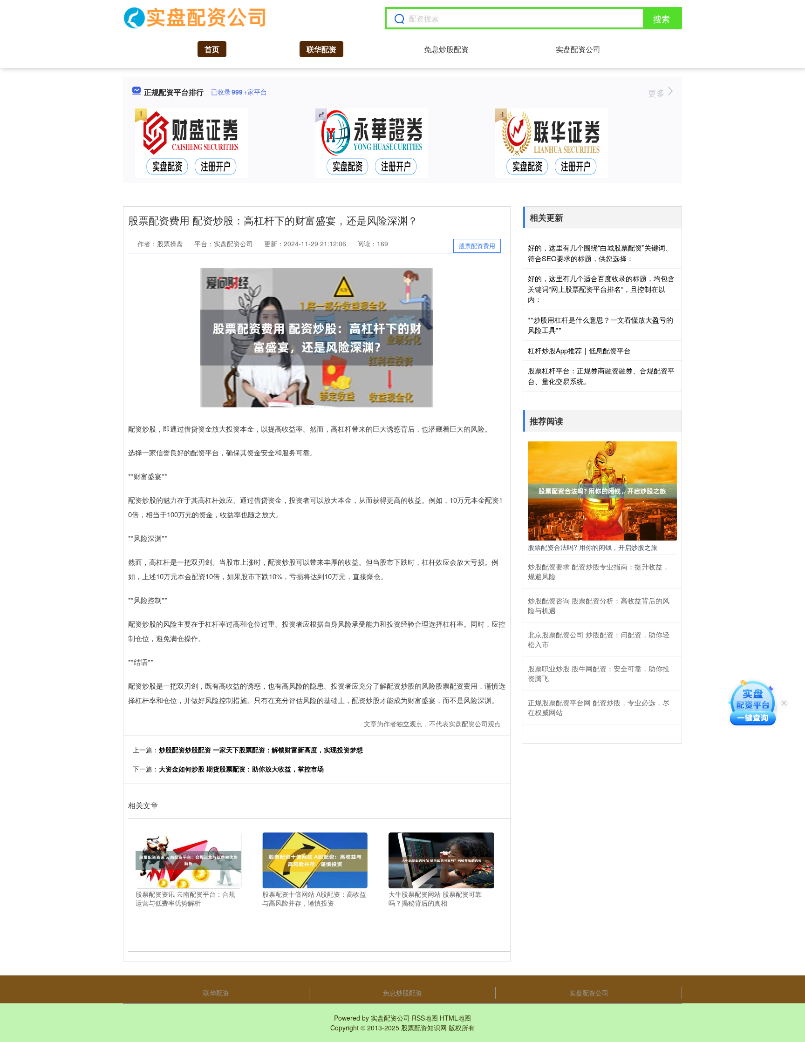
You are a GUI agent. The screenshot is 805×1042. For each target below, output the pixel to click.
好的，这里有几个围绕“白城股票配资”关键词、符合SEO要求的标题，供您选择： (600, 253)
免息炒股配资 (446, 49)
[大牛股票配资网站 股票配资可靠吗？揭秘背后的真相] (441, 859)
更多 (657, 93)
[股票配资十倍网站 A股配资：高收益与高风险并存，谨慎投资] (315, 859)
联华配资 (321, 49)
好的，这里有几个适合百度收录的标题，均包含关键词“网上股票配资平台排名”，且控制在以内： (601, 288)
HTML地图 (455, 1017)
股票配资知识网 (424, 1027)
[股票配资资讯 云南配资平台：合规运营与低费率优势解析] (188, 859)
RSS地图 (425, 1017)
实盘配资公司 (578, 49)
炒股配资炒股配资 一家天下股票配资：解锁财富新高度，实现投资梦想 (261, 749)
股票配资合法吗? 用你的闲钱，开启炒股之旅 (592, 547)
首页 (212, 49)
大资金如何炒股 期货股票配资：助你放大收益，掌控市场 (241, 768)
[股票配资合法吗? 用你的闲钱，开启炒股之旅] (602, 489)
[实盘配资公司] (195, 18)
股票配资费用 (477, 245)
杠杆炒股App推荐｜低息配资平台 (579, 350)
